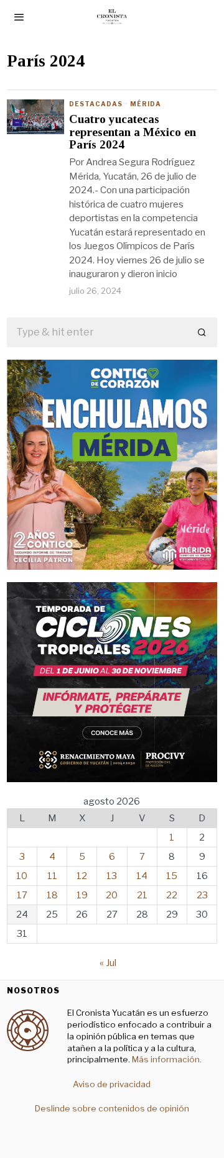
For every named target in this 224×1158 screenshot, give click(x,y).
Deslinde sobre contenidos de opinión (112, 1108)
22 (171, 895)
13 (111, 876)
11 (52, 876)
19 (82, 895)
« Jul (108, 963)
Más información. (166, 1059)
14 (141, 876)
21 (142, 895)
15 (171, 876)
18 (52, 895)
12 (82, 876)
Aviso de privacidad (112, 1084)
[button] (202, 332)
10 (21, 876)
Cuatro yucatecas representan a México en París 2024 (132, 132)
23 (202, 895)
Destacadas (96, 103)
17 (22, 895)
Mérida (145, 103)
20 (112, 895)
